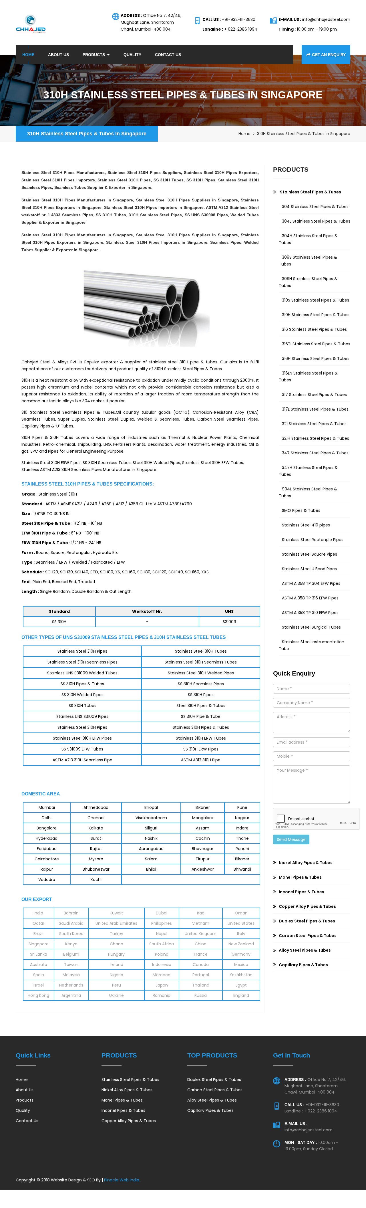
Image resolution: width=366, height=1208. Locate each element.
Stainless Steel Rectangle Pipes (312, 539)
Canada (201, 964)
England (241, 995)
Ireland (116, 964)
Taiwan (71, 964)
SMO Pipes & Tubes (301, 510)
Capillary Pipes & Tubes (210, 1110)
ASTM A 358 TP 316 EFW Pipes (310, 598)
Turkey (116, 933)
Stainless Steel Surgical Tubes (311, 627)
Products (94, 54)
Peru (116, 985)
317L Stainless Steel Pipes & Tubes (315, 409)
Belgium (71, 954)
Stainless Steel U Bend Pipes (309, 569)
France (201, 954)
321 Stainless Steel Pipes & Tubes (314, 424)
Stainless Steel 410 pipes (306, 525)
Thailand (200, 985)
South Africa (161, 944)
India (38, 913)
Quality (132, 54)
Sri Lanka (38, 954)
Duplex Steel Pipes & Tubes (214, 1079)
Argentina (71, 995)
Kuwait (116, 913)
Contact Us (168, 54)
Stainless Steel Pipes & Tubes (130, 1079)
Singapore (39, 944)
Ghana (116, 944)
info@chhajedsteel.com (309, 1130)
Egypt (241, 985)
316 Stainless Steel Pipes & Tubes (314, 329)
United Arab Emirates (116, 923)
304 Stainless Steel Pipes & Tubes (315, 206)
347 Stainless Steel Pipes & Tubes (315, 453)
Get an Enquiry (329, 54)
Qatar (38, 923)
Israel (38, 985)
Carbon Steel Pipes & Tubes (214, 1090)
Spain (38, 975)
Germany (241, 954)
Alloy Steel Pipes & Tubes (212, 1100)
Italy (241, 933)
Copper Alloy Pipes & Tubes (129, 1121)
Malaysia (71, 975)
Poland (161, 954)
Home (28, 54)
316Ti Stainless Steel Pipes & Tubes (316, 344)
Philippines (161, 923)
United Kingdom (200, 933)
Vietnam (200, 923)
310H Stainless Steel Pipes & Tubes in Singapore (86, 133)
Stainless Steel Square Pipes (309, 554)
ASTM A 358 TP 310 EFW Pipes (310, 612)
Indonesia (161, 964)
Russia (200, 995)
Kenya (71, 944)
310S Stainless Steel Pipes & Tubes (315, 300)
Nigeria (116, 975)
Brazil (38, 933)
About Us (58, 54)
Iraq (200, 913)
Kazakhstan (241, 975)
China (200, 944)
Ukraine (116, 995)
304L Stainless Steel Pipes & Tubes (316, 221)
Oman (241, 913)
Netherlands (71, 985)
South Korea (71, 933)
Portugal (200, 975)
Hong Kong (38, 995)
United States (241, 923)
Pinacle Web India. (121, 1180)
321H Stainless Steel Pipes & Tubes (315, 438)
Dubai (161, 913)
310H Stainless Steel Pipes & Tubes (315, 315)
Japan (162, 985)
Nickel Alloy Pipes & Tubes (127, 1090)
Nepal (161, 933)
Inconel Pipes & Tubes (123, 1110)
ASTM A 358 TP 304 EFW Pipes (311, 583)
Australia (38, 964)
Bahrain (71, 913)
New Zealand (241, 944)
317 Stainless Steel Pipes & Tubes (314, 394)
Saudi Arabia (71, 923)
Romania (161, 995)
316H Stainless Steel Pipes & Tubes (315, 358)
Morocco (161, 975)
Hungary (116, 954)
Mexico (241, 964)
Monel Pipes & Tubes (122, 1100)
